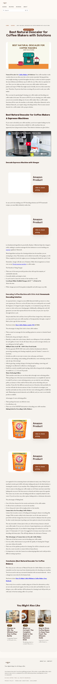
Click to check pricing (40, 189)
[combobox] (15, 10)
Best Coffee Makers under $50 (25, 325)
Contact (49, 661)
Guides (4, 6)
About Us (43, 661)
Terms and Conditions (22, 680)
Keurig (14, 264)
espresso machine (21, 264)
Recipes (11, 6)
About (25, 6)
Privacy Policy (9, 680)
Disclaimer (33, 680)
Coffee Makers (23, 74)
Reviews (18, 6)
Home (7, 25)
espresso (8, 250)
